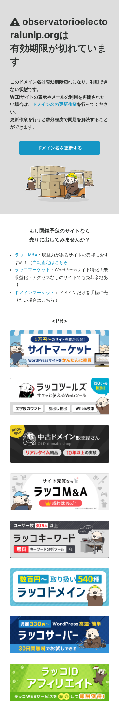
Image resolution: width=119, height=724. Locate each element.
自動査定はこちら (50, 262)
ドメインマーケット (35, 292)
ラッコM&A (26, 254)
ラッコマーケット (32, 269)
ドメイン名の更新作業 (54, 104)
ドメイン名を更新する (59, 147)
